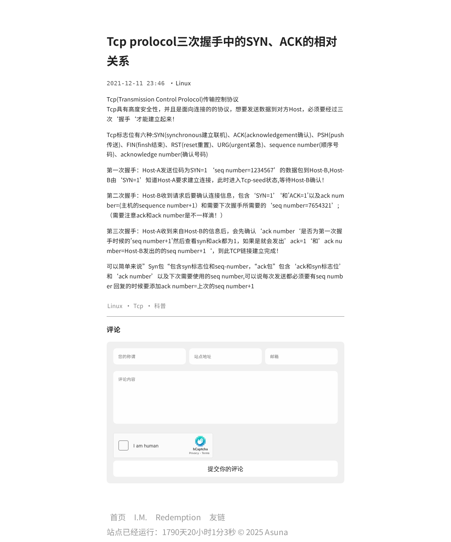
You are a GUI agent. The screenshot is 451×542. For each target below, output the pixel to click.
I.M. (140, 517)
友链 (217, 517)
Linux (183, 83)
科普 (160, 305)
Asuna (276, 531)
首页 (118, 517)
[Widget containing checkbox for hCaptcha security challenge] (163, 445)
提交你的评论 (225, 469)
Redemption (178, 517)
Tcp (138, 305)
